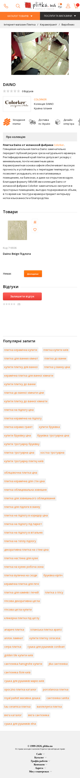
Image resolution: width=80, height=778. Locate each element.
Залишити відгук (22, 296)
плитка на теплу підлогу (20, 541)
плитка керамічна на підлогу (23, 418)
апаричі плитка (14, 629)
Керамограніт (48, 24)
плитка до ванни (55, 358)
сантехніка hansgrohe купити (23, 664)
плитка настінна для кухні (21, 558)
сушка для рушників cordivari (46, 646)
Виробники (68, 24)
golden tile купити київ (18, 655)
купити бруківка (49, 427)
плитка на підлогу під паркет (23, 524)
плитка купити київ (55, 350)
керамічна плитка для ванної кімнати (28, 375)
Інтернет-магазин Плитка (20, 24)
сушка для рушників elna (20, 723)
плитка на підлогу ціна (19, 410)
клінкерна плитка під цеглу (21, 618)
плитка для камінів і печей (21, 592)
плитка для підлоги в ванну (22, 507)
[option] (40, 53)
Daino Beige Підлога (17, 254)
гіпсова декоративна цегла (22, 601)
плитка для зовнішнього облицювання (29, 498)
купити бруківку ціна (17, 435)
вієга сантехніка (38, 715)
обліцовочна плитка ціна (20, 472)
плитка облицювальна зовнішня (25, 490)
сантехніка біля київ (17, 672)
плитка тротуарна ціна (19, 452)
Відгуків (27, 91)
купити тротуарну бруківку (21, 444)
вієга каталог (13, 715)
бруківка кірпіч (53, 575)
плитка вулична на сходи (20, 575)
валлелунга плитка (49, 706)
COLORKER (40, 99)
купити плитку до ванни (20, 384)
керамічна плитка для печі (21, 584)
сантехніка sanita (58, 698)
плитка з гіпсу (54, 592)
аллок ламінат (13, 638)
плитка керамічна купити (20, 350)
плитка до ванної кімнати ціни (24, 392)
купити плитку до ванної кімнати (25, 401)
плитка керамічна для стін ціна (24, 481)
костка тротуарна (52, 452)
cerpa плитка (12, 646)
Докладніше (33, 274)
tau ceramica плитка (17, 706)
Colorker (59, 145)
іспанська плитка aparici (46, 629)
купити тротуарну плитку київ (23, 461)
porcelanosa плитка (55, 689)
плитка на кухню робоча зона (23, 567)
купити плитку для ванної (21, 367)
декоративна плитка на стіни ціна (26, 549)
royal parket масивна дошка (22, 698)
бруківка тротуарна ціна (53, 435)
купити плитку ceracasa (45, 638)
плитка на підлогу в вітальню (23, 532)
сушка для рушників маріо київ (24, 681)
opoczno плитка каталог (20, 689)
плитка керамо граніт (18, 427)
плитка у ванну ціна (57, 367)
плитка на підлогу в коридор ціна (26, 515)
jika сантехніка (58, 664)
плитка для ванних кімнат (21, 358)
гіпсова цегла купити (18, 609)
